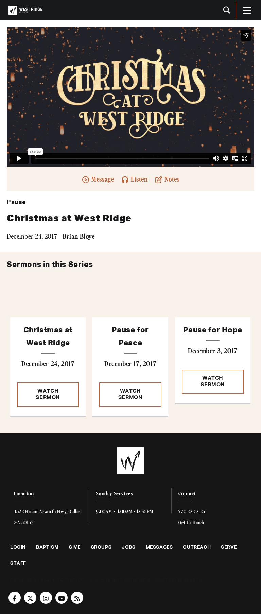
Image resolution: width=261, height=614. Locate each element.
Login (18, 547)
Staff (18, 563)
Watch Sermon (48, 394)
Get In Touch (191, 522)
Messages (159, 547)
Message (102, 178)
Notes (171, 178)
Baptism (47, 547)
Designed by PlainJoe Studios (47, 581)
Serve (229, 547)
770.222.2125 (191, 511)
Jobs (128, 547)
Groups (101, 547)
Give (74, 547)
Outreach (197, 547)
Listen (138, 178)
